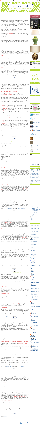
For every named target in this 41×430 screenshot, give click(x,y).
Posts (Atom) (5, 416)
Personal (37, 173)
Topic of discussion (31, 183)
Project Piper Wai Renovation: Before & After (35, 311)
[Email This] (12, 75)
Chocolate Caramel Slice (33, 344)
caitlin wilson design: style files (34, 346)
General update (38, 180)
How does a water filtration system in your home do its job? (15, 320)
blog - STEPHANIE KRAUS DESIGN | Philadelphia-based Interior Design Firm (35, 282)
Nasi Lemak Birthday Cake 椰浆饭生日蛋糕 (35, 306)
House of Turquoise (33, 329)
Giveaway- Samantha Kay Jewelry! (36, 137)
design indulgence (33, 262)
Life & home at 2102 (33, 313)
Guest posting (31, 181)
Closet (30, 180)
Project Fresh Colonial (33, 252)
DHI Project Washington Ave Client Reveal (35, 316)
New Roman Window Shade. (34, 294)
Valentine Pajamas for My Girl (34, 277)
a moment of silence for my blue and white (35, 342)
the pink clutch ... (33, 276)
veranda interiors (33, 336)
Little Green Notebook (33, 285)
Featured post (33, 180)
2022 (31, 186)
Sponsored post (31, 176)
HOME (2, 12)
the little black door (33, 341)
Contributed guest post (21, 75)
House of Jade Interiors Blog (34, 287)
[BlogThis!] (13, 75)
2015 (31, 217)
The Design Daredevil (33, 243)
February (33, 214)
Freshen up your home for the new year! (15, 272)
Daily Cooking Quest (33, 301)
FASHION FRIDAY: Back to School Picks (35, 231)
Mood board (38, 172)
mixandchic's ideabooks (34, 154)
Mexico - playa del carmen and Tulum (34, 299)
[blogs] (20, 423)
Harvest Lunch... (32, 318)
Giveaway (31, 170)
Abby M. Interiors (33, 320)
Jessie (34, 62)
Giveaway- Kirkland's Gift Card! (35, 141)
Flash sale (36, 180)
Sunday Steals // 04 (33, 323)
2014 (31, 218)
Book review (38, 171)
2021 (31, 187)
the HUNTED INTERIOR (34, 322)
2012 (31, 220)
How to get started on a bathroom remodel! (15, 80)
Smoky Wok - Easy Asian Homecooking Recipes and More (34, 349)
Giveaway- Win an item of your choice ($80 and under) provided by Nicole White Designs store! (36, 130)
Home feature (39, 181)
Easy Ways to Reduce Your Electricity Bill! (15, 141)
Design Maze (32, 290)
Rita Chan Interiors (33, 330)
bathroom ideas (36, 164)
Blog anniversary (37, 174)
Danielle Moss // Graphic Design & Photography (24, 422)
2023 (31, 185)
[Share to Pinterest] (15, 75)
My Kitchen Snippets (33, 327)
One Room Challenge (32, 173)
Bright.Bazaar (32, 271)
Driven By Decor (33, 236)
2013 (31, 219)
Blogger (36, 222)
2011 (31, 221)
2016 (31, 216)
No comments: (10, 75)
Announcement (36, 176)
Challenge (34, 172)
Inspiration (37, 177)
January (33, 215)
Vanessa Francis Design (33, 254)
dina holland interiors (33, 315)
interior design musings (33, 339)
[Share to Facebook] (14, 75)
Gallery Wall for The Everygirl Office (34, 325)
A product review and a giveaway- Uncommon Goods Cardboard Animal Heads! (36, 114)
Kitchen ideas (32, 164)
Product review (37, 170)
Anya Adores (32, 303)
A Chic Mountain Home (33, 332)
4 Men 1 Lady (32, 293)
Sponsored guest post (33, 171)
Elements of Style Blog (33, 230)
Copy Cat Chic (32, 274)
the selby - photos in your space (34, 350)
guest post (35, 183)
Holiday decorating (35, 181)
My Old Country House (33, 257)
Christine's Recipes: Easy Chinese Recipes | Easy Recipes (35, 233)
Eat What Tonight (33, 260)
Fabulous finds (33, 177)
